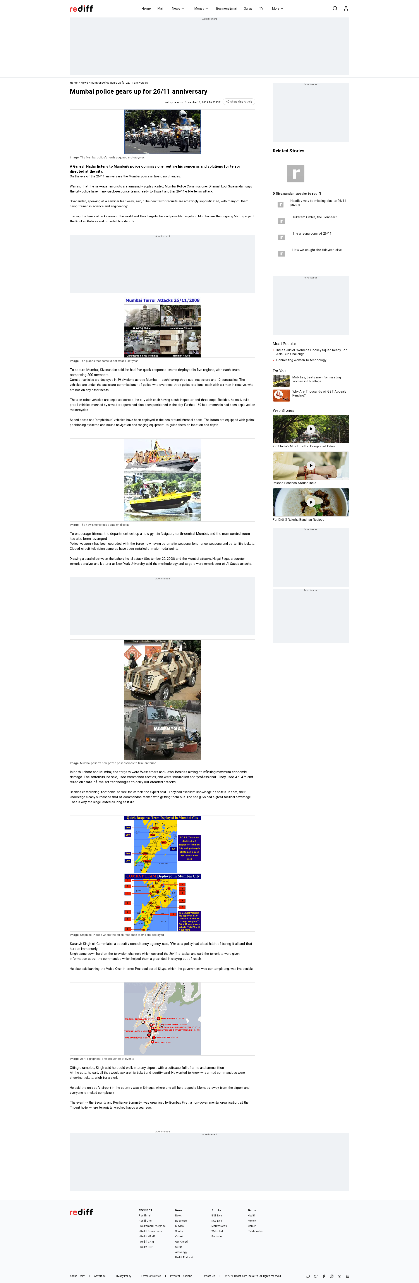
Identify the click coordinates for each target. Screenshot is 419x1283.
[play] (311, 429)
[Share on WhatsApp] (308, 1276)
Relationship (255, 1231)
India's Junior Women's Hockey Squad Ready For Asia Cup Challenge (311, 352)
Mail (160, 8)
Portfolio (216, 1236)
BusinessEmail (226, 8)
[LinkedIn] (347, 1276)
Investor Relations (181, 1276)
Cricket (179, 1236)
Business (181, 1220)
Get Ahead (181, 1241)
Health (252, 1215)
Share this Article (241, 101)
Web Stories (283, 410)
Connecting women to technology (301, 360)
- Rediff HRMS (147, 1236)
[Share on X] (316, 1276)
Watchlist (217, 1231)
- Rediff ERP (146, 1247)
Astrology (181, 1252)
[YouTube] (339, 1276)
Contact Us (208, 1276)
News (176, 8)
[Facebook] (324, 1276)
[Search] (335, 8)
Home (146, 8)
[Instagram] (331, 1276)
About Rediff (77, 1276)
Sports (179, 1231)
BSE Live (216, 1215)
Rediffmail (145, 1215)
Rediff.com (240, 1276)
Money (199, 8)
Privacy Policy (123, 1276)
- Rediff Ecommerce (150, 1231)
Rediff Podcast (184, 1257)
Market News (219, 1226)
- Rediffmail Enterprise (152, 1226)
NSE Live (216, 1220)
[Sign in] (346, 8)
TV (261, 8)
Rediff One (145, 1220)
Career (252, 1226)
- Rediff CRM (146, 1241)
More (276, 8)
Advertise (99, 1276)
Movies (179, 1226)
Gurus (248, 8)
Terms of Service (151, 1276)
